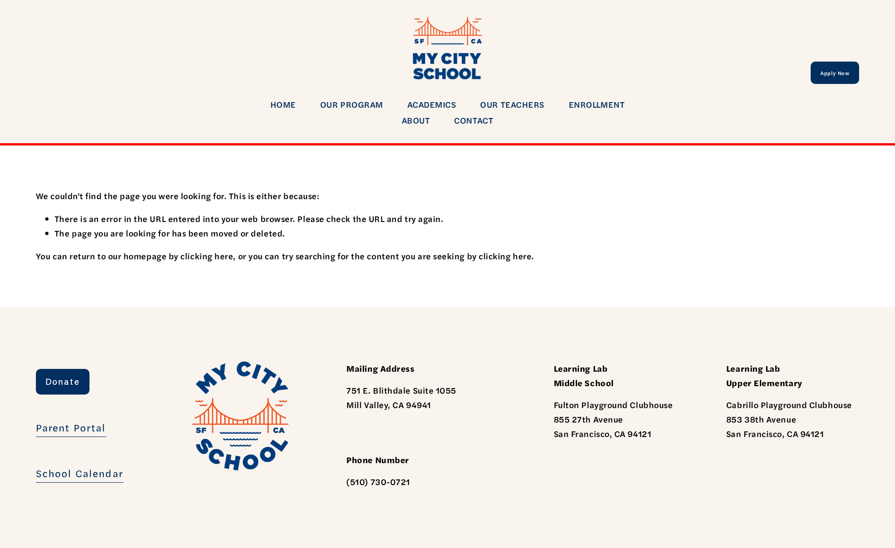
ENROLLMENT (597, 104)
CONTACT (473, 120)
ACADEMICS (431, 104)
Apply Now (834, 72)
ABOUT (416, 120)
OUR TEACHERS (512, 104)
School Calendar (80, 473)
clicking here (206, 256)
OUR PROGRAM (351, 104)
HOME (283, 104)
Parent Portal (71, 427)
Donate (63, 381)
